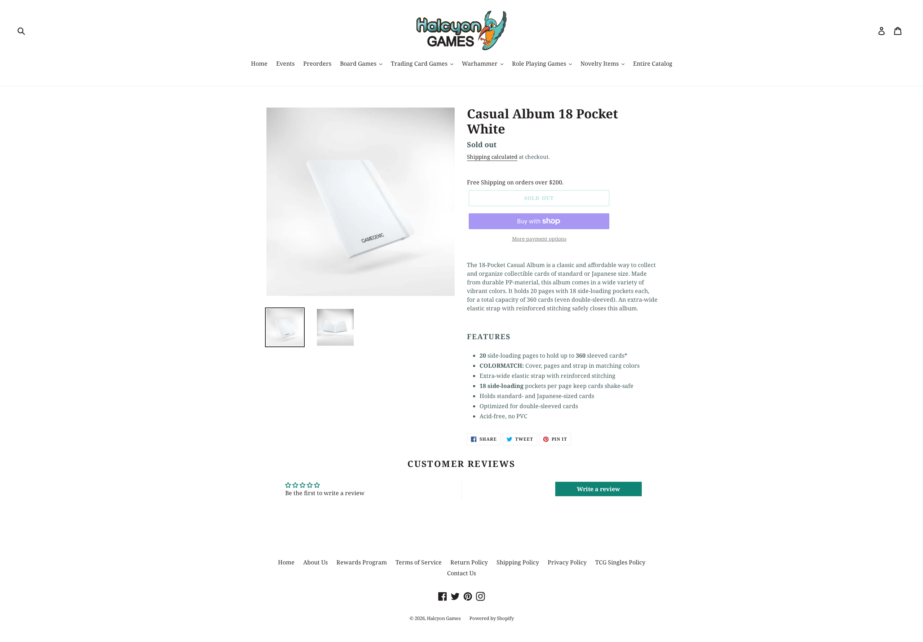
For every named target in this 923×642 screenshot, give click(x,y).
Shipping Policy (517, 562)
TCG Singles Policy (620, 562)
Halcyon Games (444, 618)
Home (286, 562)
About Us (315, 562)
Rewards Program (361, 562)
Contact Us (461, 573)
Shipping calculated (492, 156)
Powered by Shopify (491, 618)
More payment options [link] (539, 238)
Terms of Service (419, 562)
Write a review (598, 489)
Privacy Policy (567, 562)
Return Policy (469, 562)
